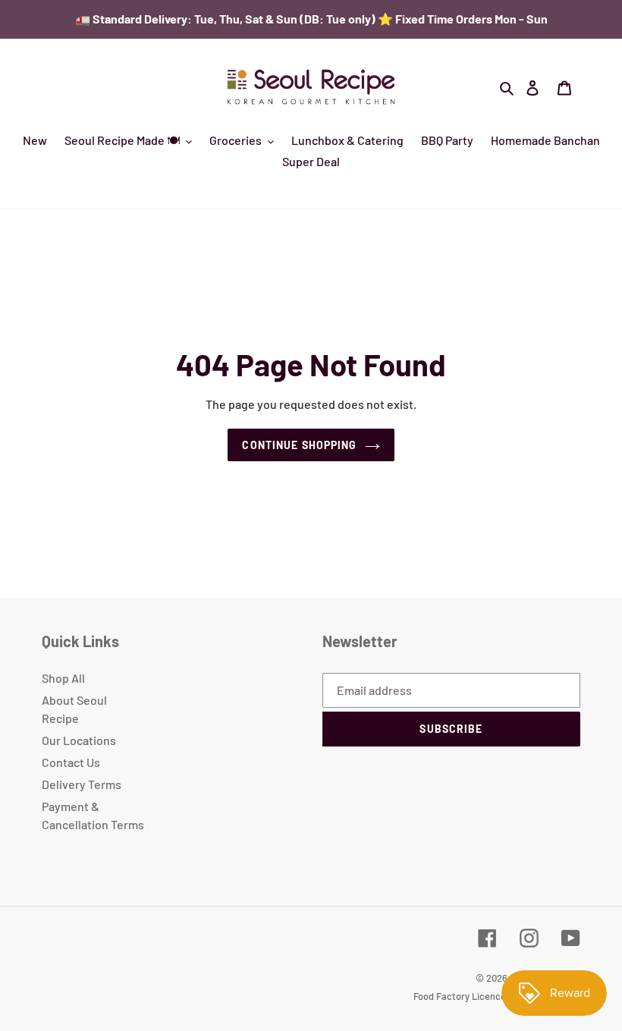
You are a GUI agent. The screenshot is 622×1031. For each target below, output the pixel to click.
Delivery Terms (81, 784)
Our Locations (79, 740)
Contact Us (71, 762)
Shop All (63, 678)
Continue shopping (299, 444)
